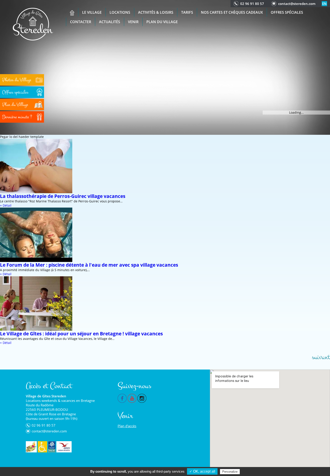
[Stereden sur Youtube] (132, 398)
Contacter (80, 21)
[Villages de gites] (31, 446)
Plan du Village (162, 21)
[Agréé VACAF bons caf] (51, 446)
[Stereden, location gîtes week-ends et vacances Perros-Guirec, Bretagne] (33, 24)
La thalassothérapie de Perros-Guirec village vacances (62, 196)
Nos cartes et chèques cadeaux (232, 12)
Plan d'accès (127, 426)
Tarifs (187, 12)
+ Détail (5, 205)
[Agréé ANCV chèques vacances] (64, 446)
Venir (133, 21)
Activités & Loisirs (155, 12)
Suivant (321, 357)
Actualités (109, 21)
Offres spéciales (287, 12)
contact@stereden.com (296, 3)
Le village (92, 12)
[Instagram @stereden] (141, 398)
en (324, 3)
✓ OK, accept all (202, 471)
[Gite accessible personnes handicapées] (42, 446)
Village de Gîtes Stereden (46, 396)
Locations (120, 12)
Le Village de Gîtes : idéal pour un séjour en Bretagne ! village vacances (81, 333)
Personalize (230, 471)
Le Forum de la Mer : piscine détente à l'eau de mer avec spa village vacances (89, 265)
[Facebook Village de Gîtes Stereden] (122, 398)
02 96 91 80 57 (252, 3)
